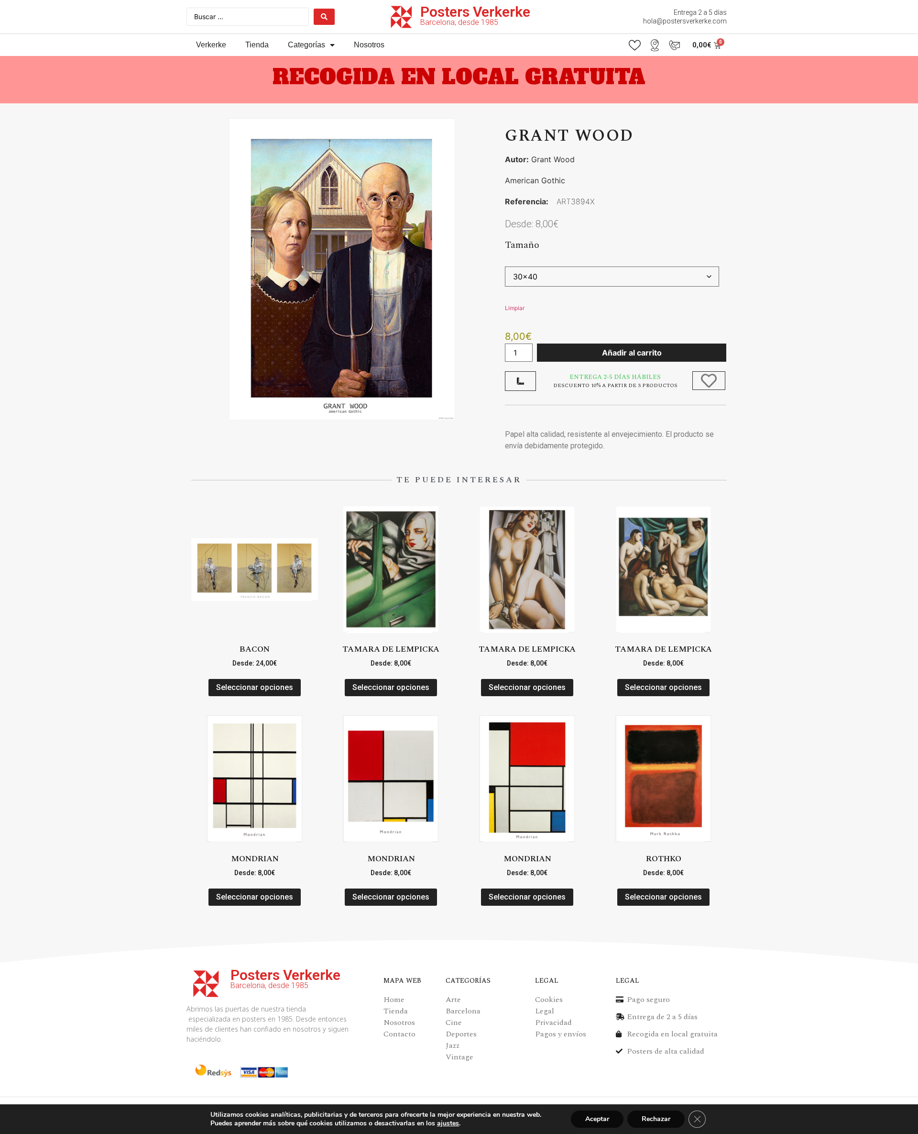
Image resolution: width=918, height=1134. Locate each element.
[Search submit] (324, 17)
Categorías (306, 45)
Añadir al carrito (632, 352)
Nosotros (369, 45)
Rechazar (656, 1118)
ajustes (448, 1123)
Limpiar (515, 307)
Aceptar (597, 1118)
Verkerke (211, 45)
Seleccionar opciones (254, 687)
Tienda (257, 45)
